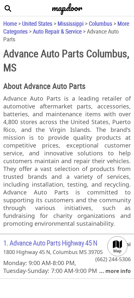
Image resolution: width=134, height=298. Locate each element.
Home (10, 23)
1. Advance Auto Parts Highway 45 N (50, 243)
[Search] (8, 8)
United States (37, 23)
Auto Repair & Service (57, 31)
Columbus (100, 23)
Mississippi (71, 23)
